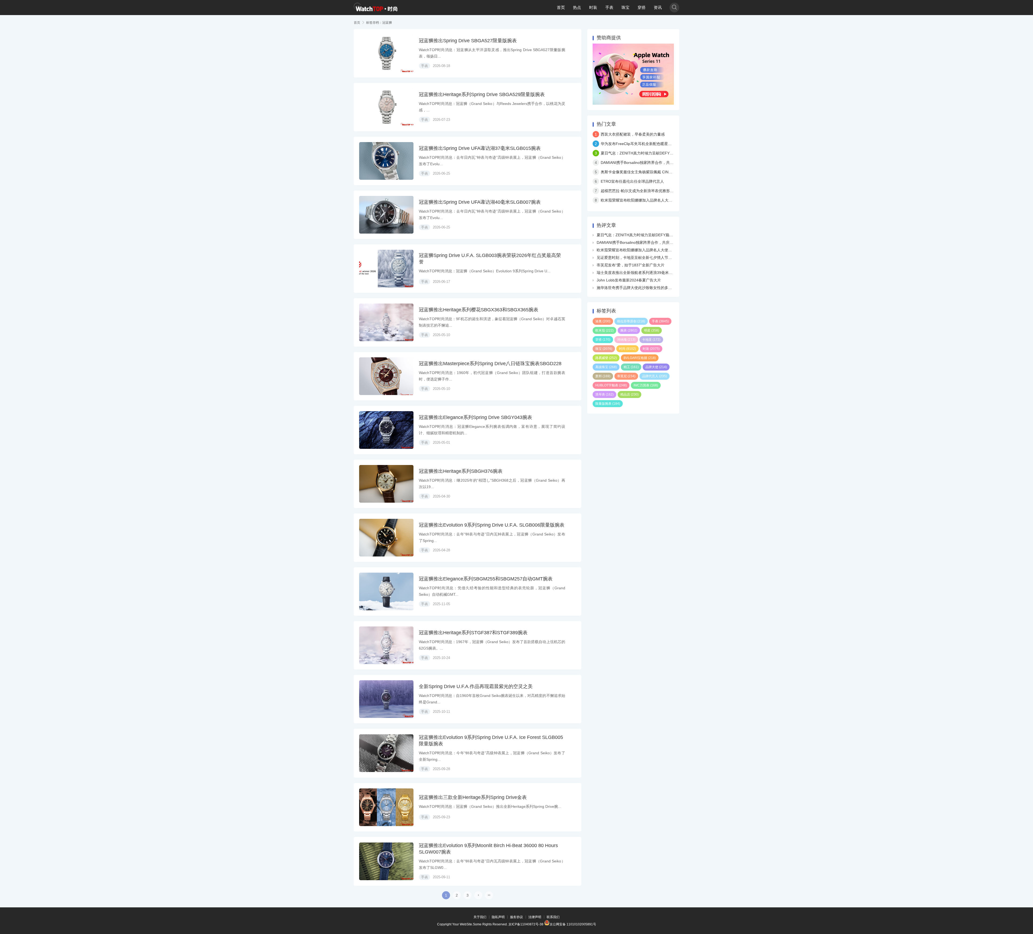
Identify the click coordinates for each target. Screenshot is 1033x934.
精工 (631, 367)
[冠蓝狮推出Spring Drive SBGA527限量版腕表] (386, 53)
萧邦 (602, 376)
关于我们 (479, 917)
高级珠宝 (606, 367)
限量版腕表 (607, 404)
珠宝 (625, 7)
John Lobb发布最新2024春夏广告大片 (629, 280)
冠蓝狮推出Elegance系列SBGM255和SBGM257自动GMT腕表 (486, 578)
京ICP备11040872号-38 (525, 924)
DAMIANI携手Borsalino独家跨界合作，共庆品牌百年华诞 (648, 162)
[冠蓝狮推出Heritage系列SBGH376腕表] (386, 484)
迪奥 (602, 321)
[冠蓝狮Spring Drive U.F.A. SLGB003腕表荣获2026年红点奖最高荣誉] (386, 268)
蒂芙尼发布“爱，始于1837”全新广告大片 (630, 265)
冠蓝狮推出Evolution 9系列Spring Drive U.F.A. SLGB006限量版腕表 (491, 525)
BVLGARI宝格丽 (640, 358)
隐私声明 (498, 917)
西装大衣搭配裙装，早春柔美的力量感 (633, 134)
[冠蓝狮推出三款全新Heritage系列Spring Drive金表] (386, 807)
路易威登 (606, 358)
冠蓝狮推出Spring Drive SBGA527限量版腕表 (468, 40)
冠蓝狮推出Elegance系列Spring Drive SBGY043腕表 (475, 417)
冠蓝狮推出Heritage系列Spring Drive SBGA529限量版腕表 (482, 94)
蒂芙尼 (626, 376)
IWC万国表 (646, 385)
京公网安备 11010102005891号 (573, 923)
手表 (609, 7)
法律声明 (534, 917)
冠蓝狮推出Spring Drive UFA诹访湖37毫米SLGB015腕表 (480, 148)
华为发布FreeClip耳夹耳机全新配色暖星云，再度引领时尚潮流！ (655, 144)
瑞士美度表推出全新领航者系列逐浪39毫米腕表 (636, 272)
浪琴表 (604, 394)
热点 (577, 7)
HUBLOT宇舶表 (611, 385)
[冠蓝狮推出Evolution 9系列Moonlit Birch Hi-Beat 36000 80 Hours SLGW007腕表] (386, 861)
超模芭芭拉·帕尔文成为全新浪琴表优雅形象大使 (641, 191)
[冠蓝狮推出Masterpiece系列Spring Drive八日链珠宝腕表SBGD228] (386, 376)
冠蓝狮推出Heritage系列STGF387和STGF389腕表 (473, 632)
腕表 (628, 330)
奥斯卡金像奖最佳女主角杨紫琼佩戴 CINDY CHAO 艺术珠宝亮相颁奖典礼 (662, 172)
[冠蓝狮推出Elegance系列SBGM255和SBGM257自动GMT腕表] (386, 591)
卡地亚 (651, 339)
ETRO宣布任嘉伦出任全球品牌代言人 (632, 181)
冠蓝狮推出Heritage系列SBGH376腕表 (461, 471)
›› (489, 895)
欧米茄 (604, 330)
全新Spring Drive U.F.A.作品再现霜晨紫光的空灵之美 (476, 686)
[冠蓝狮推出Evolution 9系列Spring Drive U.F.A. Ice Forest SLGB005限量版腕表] (386, 753)
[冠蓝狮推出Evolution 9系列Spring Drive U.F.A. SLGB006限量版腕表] (386, 537)
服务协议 (516, 917)
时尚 (627, 349)
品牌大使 (656, 367)
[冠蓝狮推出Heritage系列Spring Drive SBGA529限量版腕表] (386, 107)
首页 (561, 7)
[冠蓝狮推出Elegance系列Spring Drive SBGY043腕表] (386, 430)
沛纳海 (626, 339)
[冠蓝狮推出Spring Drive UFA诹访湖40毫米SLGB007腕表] (386, 215)
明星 (651, 330)
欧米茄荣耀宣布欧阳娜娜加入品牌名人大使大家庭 (642, 200)
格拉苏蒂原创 (631, 321)
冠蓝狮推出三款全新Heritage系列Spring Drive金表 (473, 797)
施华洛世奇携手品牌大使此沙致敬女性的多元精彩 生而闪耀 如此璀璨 (654, 288)
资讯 (658, 7)
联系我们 (553, 917)
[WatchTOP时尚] (375, 7)
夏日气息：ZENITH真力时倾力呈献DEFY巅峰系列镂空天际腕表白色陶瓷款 (663, 153)
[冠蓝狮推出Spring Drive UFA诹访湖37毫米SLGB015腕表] (386, 161)
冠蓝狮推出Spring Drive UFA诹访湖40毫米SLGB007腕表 (480, 202)
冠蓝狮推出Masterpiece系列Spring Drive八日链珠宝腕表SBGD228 (490, 363)
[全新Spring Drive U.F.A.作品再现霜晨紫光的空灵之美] (386, 699)
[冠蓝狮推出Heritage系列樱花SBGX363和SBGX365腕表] (386, 322)
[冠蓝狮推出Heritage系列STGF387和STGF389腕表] (386, 645)
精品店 (629, 394)
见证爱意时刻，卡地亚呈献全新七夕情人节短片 (636, 257)
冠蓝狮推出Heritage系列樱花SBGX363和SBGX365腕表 (478, 309)
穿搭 (642, 7)
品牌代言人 (654, 376)
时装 (593, 7)
